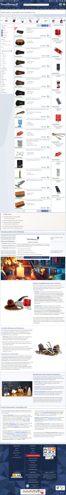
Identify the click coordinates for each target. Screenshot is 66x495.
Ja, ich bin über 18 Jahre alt (36, 257)
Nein (20, 257)
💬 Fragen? (62, 492)
